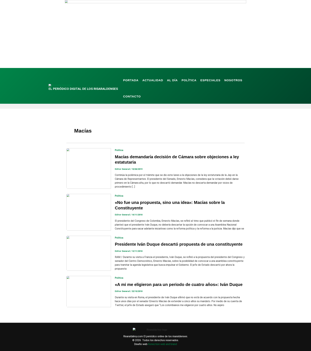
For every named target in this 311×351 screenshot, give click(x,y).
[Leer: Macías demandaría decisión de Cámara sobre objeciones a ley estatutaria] (88, 168)
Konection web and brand (162, 344)
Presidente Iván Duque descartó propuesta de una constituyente (178, 244)
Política (189, 80)
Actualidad (152, 80)
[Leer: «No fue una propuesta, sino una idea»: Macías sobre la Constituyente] (88, 212)
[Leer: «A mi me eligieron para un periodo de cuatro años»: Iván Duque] (88, 291)
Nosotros (233, 80)
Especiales (210, 80)
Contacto (132, 96)
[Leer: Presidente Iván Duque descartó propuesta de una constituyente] (88, 253)
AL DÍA (172, 80)
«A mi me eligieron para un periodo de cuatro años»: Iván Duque (178, 284)
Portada (130, 80)
